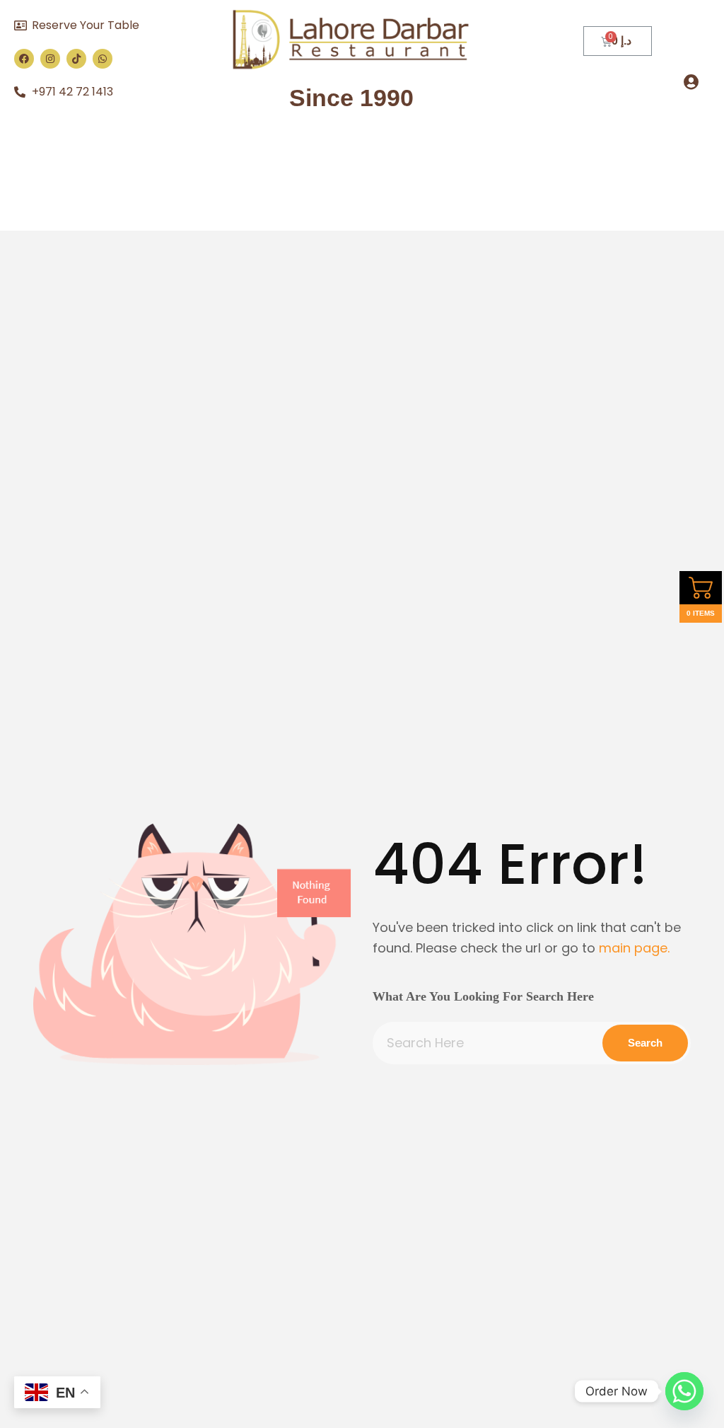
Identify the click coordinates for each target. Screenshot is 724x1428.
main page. (634, 948)
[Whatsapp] (102, 59)
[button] (691, 81)
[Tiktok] (76, 59)
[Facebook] (24, 59)
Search (645, 1043)
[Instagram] (50, 59)
